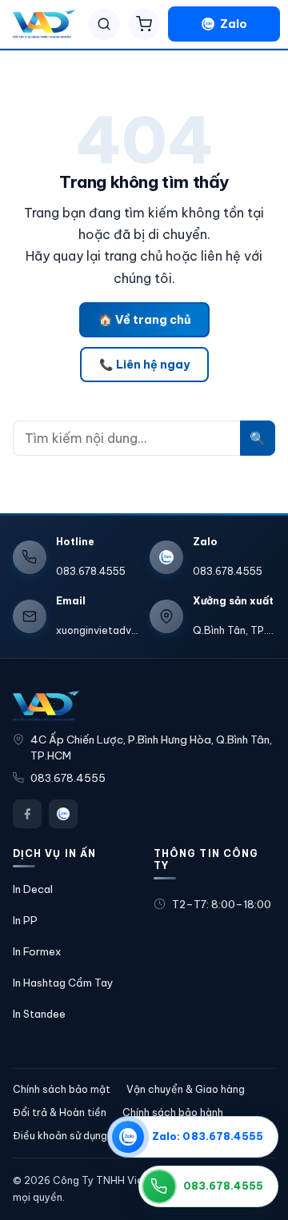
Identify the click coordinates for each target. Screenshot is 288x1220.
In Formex (37, 951)
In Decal (33, 889)
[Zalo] (63, 813)
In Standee (39, 1013)
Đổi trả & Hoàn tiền (59, 1112)
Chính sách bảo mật (61, 1089)
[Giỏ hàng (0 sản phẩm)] (144, 24)
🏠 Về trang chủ (144, 320)
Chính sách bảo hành (172, 1112)
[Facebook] (27, 813)
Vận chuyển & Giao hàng (185, 1089)
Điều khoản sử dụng (60, 1136)
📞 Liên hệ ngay (144, 364)
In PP (25, 920)
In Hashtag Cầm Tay (63, 982)
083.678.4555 (68, 778)
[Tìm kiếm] (104, 24)
